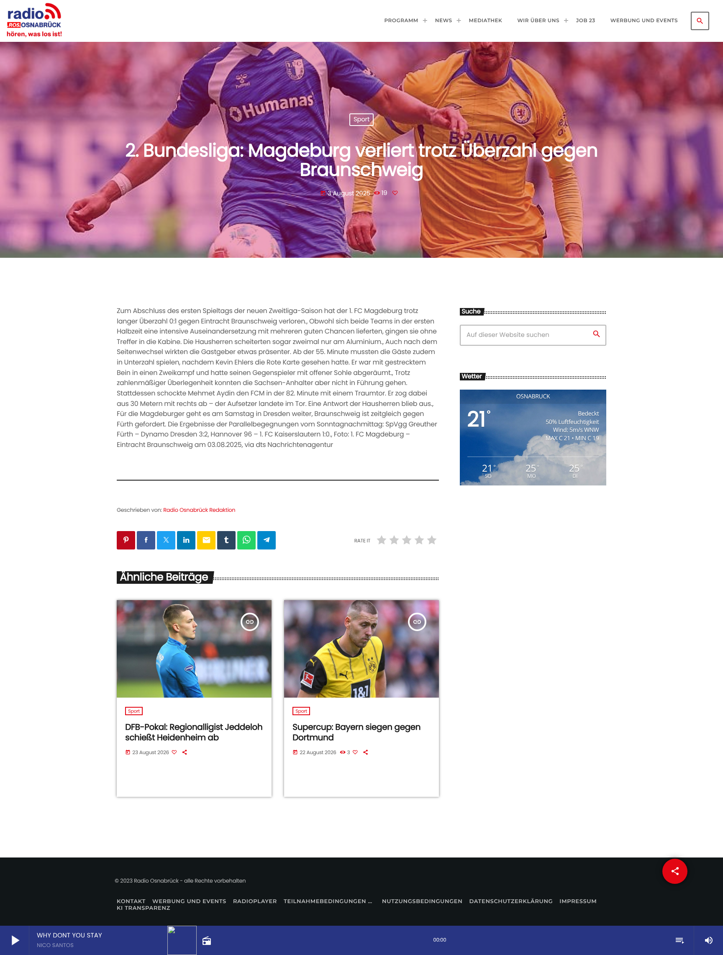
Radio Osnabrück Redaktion (199, 510)
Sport (361, 120)
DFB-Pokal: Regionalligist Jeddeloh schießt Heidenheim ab (193, 732)
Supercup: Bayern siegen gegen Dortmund (356, 732)
